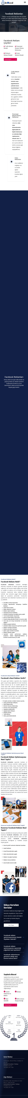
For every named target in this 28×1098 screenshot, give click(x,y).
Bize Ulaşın (11, 925)
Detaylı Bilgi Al (8, 59)
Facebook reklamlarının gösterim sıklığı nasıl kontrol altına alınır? (12, 956)
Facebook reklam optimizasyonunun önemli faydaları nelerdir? (12, 937)
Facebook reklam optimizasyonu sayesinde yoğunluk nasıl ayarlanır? (12, 948)
